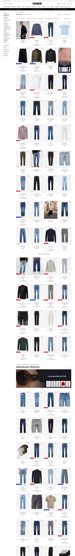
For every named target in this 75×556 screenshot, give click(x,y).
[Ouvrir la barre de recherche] (60, 6)
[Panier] (70, 3)
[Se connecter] (61, 3)
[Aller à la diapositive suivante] (70, 367)
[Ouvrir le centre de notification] (64, 3)
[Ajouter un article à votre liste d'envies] (27, 22)
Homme (10, 3)
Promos (22, 18)
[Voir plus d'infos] (23, 44)
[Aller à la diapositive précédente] (64, 367)
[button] (60, 14)
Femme (5, 3)
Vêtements (22, 12)
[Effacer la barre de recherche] (70, 6)
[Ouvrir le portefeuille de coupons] (58, 3)
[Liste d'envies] (67, 3)
